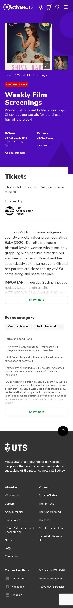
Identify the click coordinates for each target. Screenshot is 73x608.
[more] (66, 7)
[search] (57, 7)
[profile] (41, 7)
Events (9, 75)
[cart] (49, 7)
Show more (36, 300)
